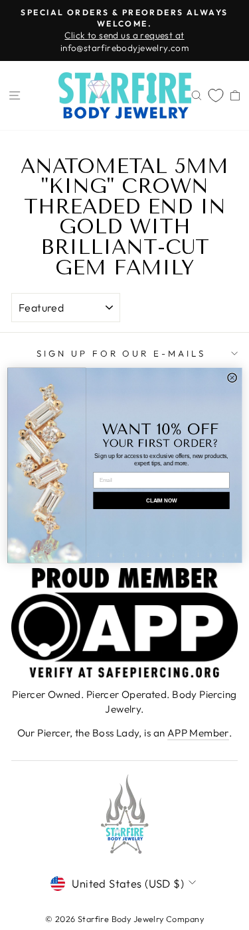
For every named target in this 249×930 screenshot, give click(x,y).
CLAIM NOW (161, 500)
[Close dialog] (231, 377)
